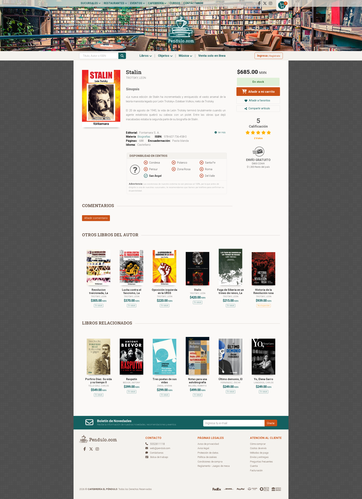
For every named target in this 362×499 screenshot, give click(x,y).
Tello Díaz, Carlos (98, 386)
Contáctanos (193, 3)
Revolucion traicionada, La (98, 291)
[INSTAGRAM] (270, 3)
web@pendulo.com (160, 448)
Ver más (221, 132)
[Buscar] (122, 56)
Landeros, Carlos (263, 382)
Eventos (136, 3)
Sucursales (89, 3)
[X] (265, 3)
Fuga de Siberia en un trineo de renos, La (230, 291)
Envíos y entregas (259, 457)
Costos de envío (258, 448)
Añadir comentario (96, 218)
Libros (144, 55)
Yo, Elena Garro (263, 379)
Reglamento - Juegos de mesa (214, 466)
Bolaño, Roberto (197, 386)
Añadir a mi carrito (261, 91)
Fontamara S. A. (149, 132)
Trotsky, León (164, 296)
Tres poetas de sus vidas (165, 381)
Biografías (144, 136)
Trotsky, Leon (136, 78)
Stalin (197, 289)
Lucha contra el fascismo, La (131, 291)
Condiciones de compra (210, 461)
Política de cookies (207, 457)
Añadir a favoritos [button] (259, 100)
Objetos (164, 55)
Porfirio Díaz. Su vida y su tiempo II (98, 381)
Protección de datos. (208, 452)
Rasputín (131, 379)
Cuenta (254, 466)
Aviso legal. (204, 448)
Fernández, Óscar (230, 382)
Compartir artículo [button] (259, 108)
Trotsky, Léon (131, 296)
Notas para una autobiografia (197, 381)
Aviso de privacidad (208, 443)
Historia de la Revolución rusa (263, 291)
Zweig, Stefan (164, 386)
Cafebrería (156, 3)
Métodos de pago (259, 452)
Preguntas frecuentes (261, 461)
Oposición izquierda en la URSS (164, 291)
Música (184, 55)
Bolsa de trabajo (159, 457)
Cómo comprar (258, 443)
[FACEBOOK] (259, 3)
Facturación (256, 470)
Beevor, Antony (131, 382)
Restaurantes (114, 3)
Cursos (174, 3)
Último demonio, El (230, 379)
